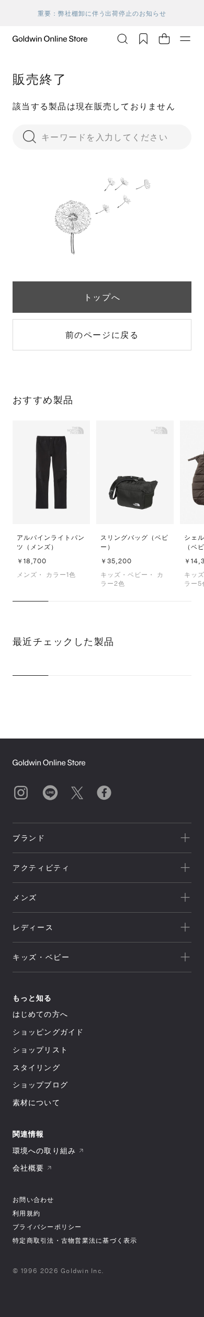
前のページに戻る (102, 334)
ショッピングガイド (48, 1032)
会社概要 (28, 1168)
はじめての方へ (40, 1014)
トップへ (102, 296)
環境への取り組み (44, 1150)
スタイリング (36, 1067)
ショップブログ (40, 1084)
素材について (36, 1102)
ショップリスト (40, 1049)
